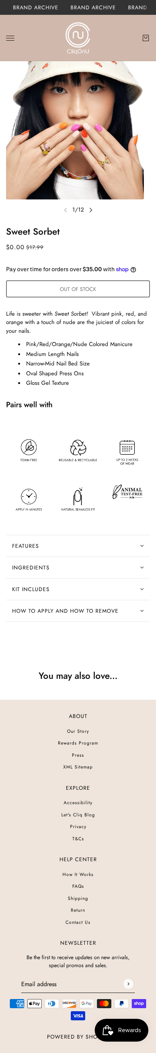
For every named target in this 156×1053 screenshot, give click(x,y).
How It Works (78, 874)
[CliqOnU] (78, 38)
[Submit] (128, 984)
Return (78, 910)
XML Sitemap (78, 767)
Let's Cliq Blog (78, 814)
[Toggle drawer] (10, 37)
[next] (91, 210)
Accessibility (78, 802)
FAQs (78, 886)
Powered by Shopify (78, 1036)
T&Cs (78, 838)
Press (78, 755)
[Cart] (146, 38)
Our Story (78, 731)
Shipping (78, 898)
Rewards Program (78, 743)
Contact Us (78, 922)
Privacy (78, 826)
